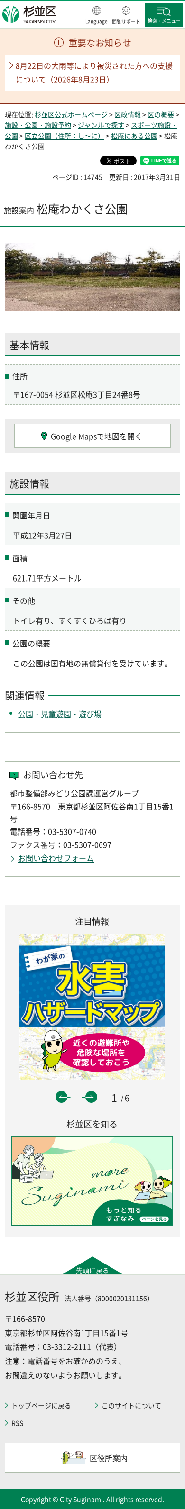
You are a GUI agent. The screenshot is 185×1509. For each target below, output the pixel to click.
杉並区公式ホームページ (71, 114)
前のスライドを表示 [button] (61, 1097)
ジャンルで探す (101, 124)
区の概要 (161, 114)
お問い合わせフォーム (56, 858)
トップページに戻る (41, 1405)
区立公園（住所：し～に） (64, 135)
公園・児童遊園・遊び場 (60, 713)
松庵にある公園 (134, 135)
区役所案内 (109, 1458)
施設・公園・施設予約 (38, 124)
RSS (17, 1422)
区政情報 (127, 114)
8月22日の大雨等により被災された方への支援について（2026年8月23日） (94, 72)
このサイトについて (131, 1405)
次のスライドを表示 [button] (91, 1097)
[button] (96, 15)
